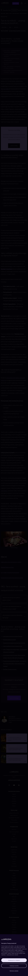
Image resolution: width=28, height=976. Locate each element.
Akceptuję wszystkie (14, 965)
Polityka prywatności (14, 970)
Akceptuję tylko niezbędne (14, 960)
